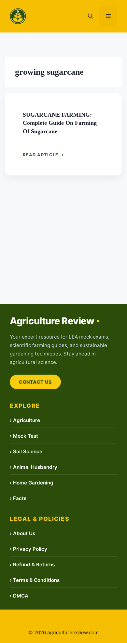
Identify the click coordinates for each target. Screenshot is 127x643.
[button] (90, 16)
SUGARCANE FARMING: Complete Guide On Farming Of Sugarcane (62, 123)
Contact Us (35, 382)
